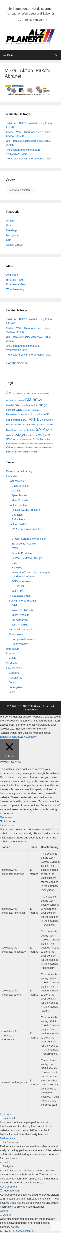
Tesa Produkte (20, 624)
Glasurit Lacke (20, 485)
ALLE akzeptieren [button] (26, 736)
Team (12, 692)
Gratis (20, 409)
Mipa (25, 420)
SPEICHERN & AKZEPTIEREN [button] (18, 1230)
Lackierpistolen (18, 505)
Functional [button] (6, 1114)
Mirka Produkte (20, 615)
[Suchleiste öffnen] (56, 55)
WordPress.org (15, 289)
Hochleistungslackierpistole (18, 414)
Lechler (16, 490)
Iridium (40, 414)
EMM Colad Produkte (24, 543)
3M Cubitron (27, 393)
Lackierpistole (14, 419)
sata (8, 239)
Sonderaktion (23, 444)
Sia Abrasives (20, 619)
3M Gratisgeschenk (41, 394)
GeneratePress (30, 709)
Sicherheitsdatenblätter (22, 629)
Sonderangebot (36, 444)
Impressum (12, 648)
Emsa (9, 225)
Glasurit (10, 410)
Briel (14, 605)
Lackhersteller (17, 480)
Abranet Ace (19, 400)
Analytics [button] (5, 1162)
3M (9, 393)
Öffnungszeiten (15, 447)
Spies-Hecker (20, 495)
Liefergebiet (16, 687)
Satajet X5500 (14, 244)
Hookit (33, 414)
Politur (32, 430)
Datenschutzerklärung (19, 471)
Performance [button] (7, 1138)
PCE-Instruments (22, 581)
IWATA (46, 414)
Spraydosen (16, 634)
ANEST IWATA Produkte (26, 509)
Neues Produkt (12, 430)
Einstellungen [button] (8, 736)
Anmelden (12, 274)
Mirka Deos (12, 424)
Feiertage (11, 230)
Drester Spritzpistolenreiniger (29, 538)
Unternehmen (14, 668)
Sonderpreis (48, 444)
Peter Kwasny (20, 643)
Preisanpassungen (19, 595)
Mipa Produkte (20, 500)
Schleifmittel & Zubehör (22, 600)
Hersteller (12, 476)
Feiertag (29, 405)
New (21, 430)
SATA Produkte (20, 519)
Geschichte (15, 677)
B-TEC (15, 534)
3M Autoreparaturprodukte (27, 529)
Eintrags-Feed (14, 279)
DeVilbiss (17, 514)
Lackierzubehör (18, 524)
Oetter (27, 430)
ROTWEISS (18, 586)
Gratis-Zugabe (32, 410)
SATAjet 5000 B (31, 435)
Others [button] (4, 1210)
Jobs (12, 682)
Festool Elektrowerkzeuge (27, 558)
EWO (15, 548)
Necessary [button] (6, 817)
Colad (23, 405)
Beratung (14, 672)
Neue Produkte (47, 425)
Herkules (17, 567)
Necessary (9, 821)
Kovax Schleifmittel (23, 610)
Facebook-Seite (17, 363)
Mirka (33, 419)
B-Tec (17, 405)
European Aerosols (23, 639)
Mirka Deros (24, 424)
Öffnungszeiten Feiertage (26, 451)
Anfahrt (13, 658)
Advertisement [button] (8, 1186)
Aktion (10, 220)
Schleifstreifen (11, 444)
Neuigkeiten (13, 235)
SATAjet (19, 435)
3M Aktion (17, 393)
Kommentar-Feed (16, 284)
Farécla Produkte (22, 553)
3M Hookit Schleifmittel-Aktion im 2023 (29, 158)
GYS (14, 562)
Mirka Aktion (46, 420)
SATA (41, 429)
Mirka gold (36, 424)
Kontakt (10, 653)
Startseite (12, 663)
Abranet (10, 400)
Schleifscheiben (42, 439)
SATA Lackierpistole (22, 439)
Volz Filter (17, 591)
